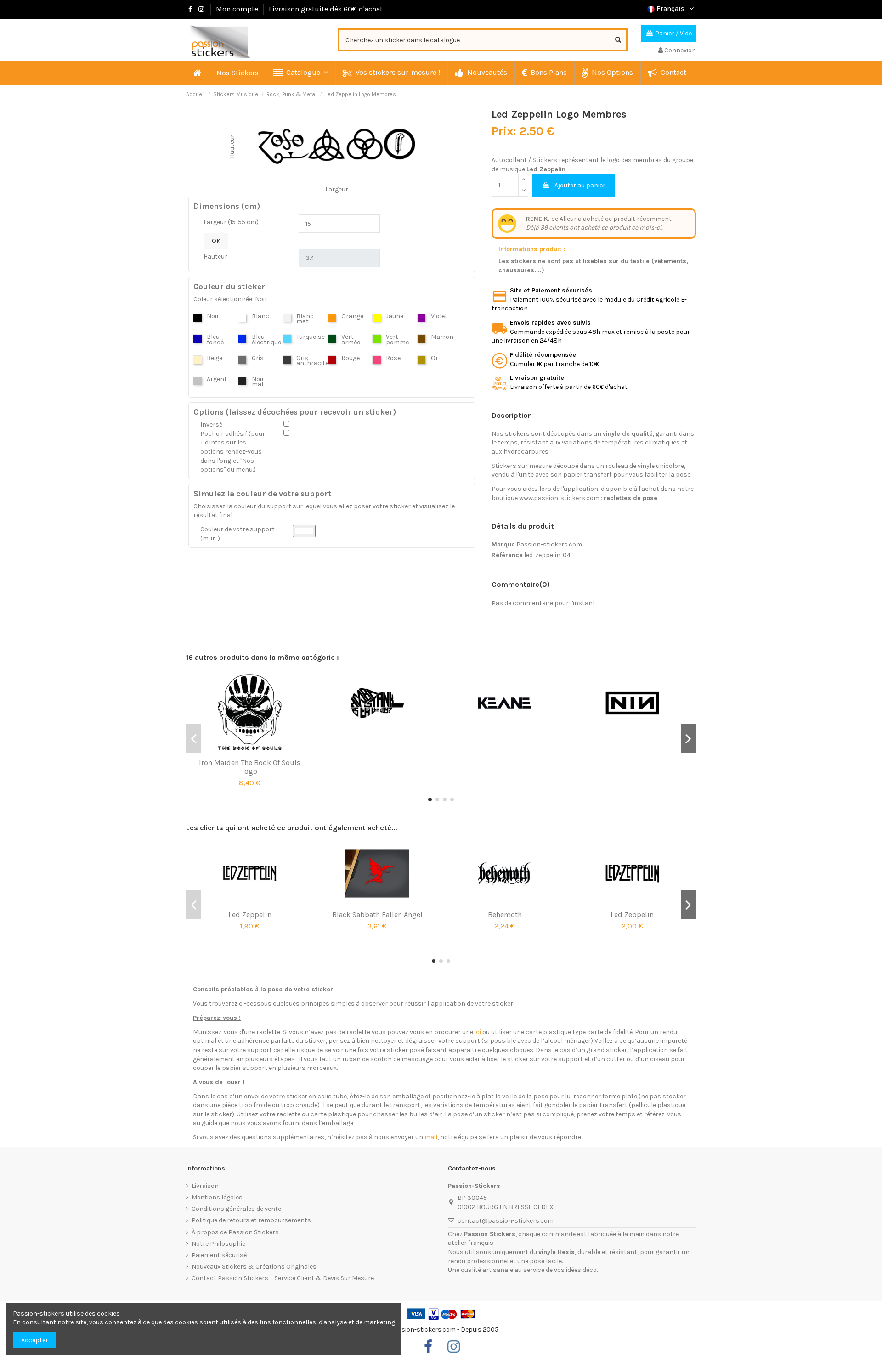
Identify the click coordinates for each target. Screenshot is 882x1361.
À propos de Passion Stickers (235, 1232)
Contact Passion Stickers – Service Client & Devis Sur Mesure (283, 1278)
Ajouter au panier (579, 185)
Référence (507, 555)
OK (216, 241)
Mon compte (237, 9)
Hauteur (215, 256)
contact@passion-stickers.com (506, 1221)
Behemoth (505, 914)
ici (478, 1032)
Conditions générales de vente (236, 1209)
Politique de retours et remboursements (251, 1220)
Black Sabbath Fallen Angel (377, 914)
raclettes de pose (630, 498)
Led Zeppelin (249, 914)
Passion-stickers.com (549, 544)
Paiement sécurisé (219, 1255)
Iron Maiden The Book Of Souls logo (249, 767)
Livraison (205, 1186)
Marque (503, 544)
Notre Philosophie (218, 1244)
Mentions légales (217, 1197)
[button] (300, 73)
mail (430, 1137)
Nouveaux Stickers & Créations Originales (254, 1267)
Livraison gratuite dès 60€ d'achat (326, 9)
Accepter (34, 1340)
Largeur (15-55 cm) (231, 222)
